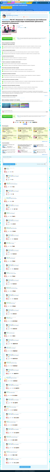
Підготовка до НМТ (17, 0)
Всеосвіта (3, 12)
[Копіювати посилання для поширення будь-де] (23, 124)
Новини (2, 0)
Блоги (4, 0)
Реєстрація (45, 2)
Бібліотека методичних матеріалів (10, 12)
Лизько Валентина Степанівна (12, 15)
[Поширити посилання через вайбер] (26, 124)
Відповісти (6, 172)
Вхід (42, 2)
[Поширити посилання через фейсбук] (25, 124)
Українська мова (18, 12)
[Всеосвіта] (1, 2)
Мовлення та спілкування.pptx (8, 111)
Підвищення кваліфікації (9, 0)
